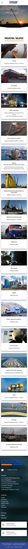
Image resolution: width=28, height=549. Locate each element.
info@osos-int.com (12, 469)
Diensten (3, 475)
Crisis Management (6, 487)
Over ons (3, 513)
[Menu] (2, 2)
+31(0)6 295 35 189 (11, 534)
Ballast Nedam (5, 503)
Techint (3, 505)
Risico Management (6, 480)
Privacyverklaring (7, 543)
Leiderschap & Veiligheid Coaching (10, 489)
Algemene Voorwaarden (19, 543)
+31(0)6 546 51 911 (11, 525)
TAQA (2, 497)
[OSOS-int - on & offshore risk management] (14, 2)
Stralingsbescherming (6, 485)
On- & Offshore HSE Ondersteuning (10, 478)
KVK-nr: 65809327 (7, 544)
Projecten (4, 495)
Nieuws (3, 515)
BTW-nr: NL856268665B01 (19, 544)
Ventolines (3, 507)
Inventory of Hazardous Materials (10, 483)
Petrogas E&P (4, 501)
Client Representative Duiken (8, 481)
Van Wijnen (4, 499)
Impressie (4, 517)
